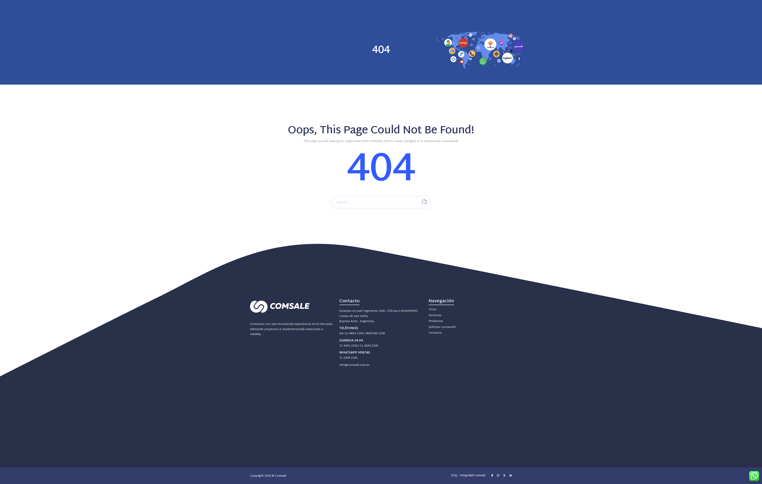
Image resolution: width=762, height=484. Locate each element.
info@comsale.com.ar (354, 365)
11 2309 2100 (348, 358)
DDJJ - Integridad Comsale (468, 475)
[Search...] (424, 201)
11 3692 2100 (369, 346)
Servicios (435, 315)
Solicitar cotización (442, 327)
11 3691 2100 (348, 346)
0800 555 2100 (375, 333)
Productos (436, 321)
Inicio (432, 309)
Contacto (435, 333)
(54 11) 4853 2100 (351, 333)
